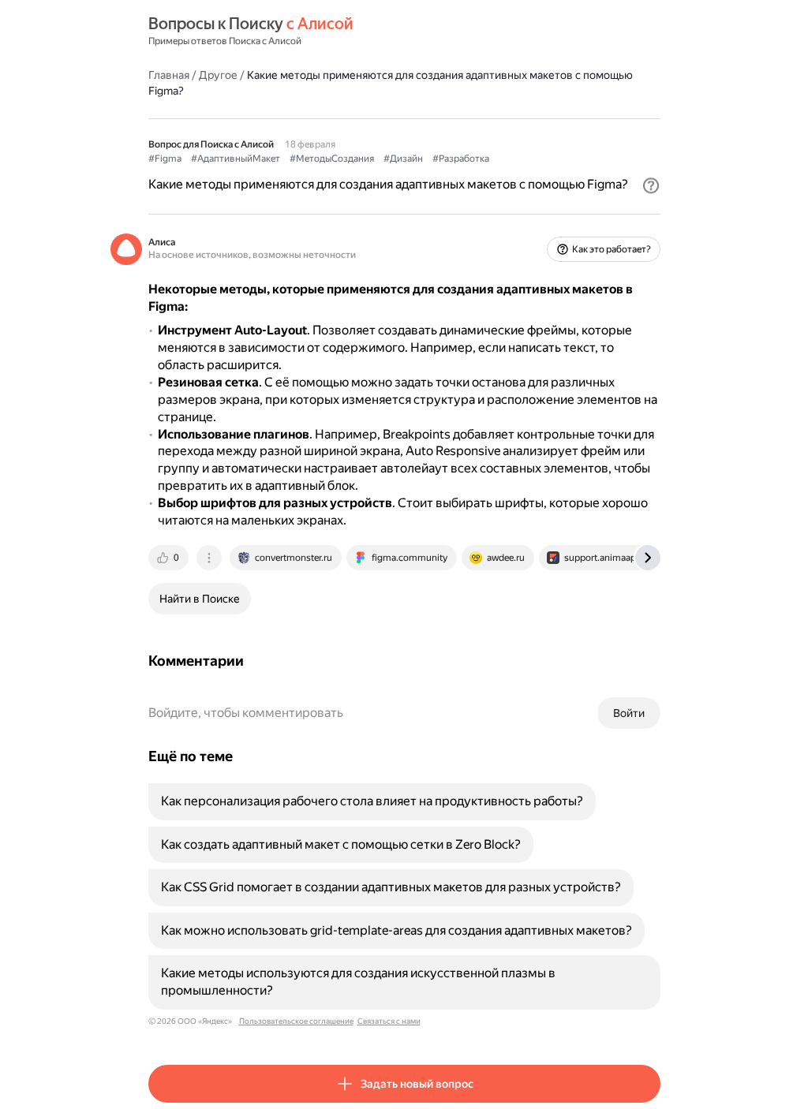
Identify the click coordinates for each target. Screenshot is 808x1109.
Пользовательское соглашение (296, 1021)
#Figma (164, 158)
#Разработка (460, 158)
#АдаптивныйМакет (235, 158)
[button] (651, 185)
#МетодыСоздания (332, 158)
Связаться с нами (389, 1021)
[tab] (169, 557)
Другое (218, 75)
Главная (168, 75)
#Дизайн (403, 158)
